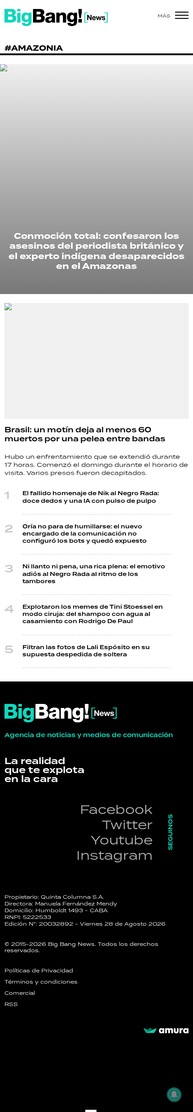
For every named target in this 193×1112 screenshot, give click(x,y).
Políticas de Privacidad (38, 970)
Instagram (114, 855)
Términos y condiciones (41, 982)
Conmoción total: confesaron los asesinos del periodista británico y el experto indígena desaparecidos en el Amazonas (96, 251)
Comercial (19, 993)
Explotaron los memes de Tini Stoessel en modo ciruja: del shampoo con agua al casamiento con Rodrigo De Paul (92, 614)
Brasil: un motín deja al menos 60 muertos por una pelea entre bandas (84, 434)
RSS (11, 1004)
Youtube (122, 839)
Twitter (127, 824)
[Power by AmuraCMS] (166, 1031)
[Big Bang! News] (56, 17)
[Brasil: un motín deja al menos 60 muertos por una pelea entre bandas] (96, 361)
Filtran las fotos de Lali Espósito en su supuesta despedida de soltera (86, 651)
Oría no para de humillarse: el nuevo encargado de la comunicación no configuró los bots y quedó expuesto (84, 534)
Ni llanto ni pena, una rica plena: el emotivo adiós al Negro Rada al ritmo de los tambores (93, 574)
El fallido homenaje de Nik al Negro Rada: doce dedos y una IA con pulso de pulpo (90, 497)
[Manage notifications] (174, 1094)
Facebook (116, 809)
